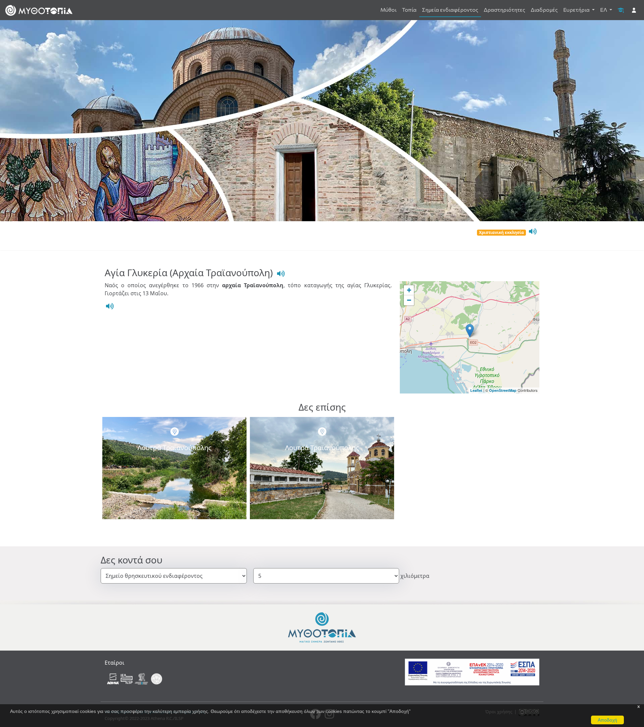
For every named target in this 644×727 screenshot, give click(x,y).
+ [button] (409, 290)
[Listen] (532, 231)
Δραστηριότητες (504, 9)
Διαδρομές (544, 9)
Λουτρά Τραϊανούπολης (175, 447)
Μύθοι (388, 9)
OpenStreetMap (503, 390)
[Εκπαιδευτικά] (621, 9)
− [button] (409, 300)
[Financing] (472, 671)
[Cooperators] (135, 678)
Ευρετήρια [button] (577, 9)
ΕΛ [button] (604, 9)
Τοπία (409, 9)
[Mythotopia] (38, 10)
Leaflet (476, 390)
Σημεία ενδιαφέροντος (450, 9)
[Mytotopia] (322, 627)
